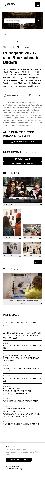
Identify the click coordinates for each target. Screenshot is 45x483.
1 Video (26, 47)
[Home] (10, 4)
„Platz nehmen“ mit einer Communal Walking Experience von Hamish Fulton (21, 358)
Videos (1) (10, 268)
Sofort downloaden (23, 142)
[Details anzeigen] (40, 205)
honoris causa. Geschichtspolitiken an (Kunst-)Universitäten (17, 391)
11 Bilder (18, 47)
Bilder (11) (11, 172)
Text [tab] (6, 42)
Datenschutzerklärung (14, 469)
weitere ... (38, 262)
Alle (5, 34)
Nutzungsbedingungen (14, 466)
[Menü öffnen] (37, 4)
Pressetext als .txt (22, 159)
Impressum (10, 471)
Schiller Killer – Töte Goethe (20, 401)
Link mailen (36, 96)
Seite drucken (12, 96)
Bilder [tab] (12, 42)
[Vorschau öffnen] (22, 190)
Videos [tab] (19, 42)
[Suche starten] (38, 20)
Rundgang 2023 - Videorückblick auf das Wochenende (22, 300)
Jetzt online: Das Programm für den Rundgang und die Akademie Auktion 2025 (22, 335)
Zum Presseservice (18, 460)
